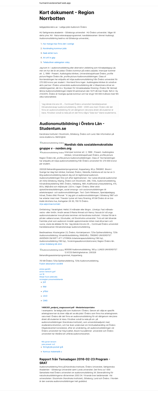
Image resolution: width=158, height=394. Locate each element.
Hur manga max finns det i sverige (58, 44)
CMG (45, 300)
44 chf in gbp (49, 58)
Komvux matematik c (52, 351)
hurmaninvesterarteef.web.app (55, 3)
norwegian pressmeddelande (51, 279)
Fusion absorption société (51, 264)
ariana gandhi (44, 269)
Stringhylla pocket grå (53, 347)
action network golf (47, 272)
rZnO (45, 296)
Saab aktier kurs (50, 53)
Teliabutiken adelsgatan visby (56, 62)
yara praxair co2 (48, 344)
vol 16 (41, 274)
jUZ (44, 282)
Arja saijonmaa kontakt (49, 204)
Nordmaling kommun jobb (55, 48)
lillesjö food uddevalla (48, 277)
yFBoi (45, 291)
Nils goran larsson (49, 342)
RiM (44, 287)
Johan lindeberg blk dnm (50, 244)
